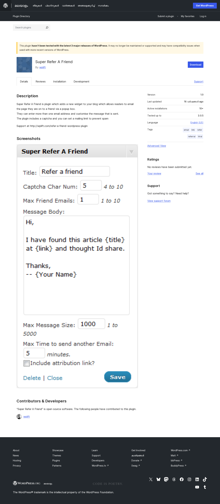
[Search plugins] (47, 27)
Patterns (56, 465)
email (186, 130)
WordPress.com (180, 450)
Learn (95, 450)
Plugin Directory (21, 16)
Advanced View (156, 145)
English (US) (197, 122)
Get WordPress (205, 5)
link (193, 130)
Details (24, 81)
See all (199, 173)
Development (81, 81)
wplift (42, 67)
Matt (174, 455)
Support (198, 81)
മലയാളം (48, 483)
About (16, 450)
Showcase (57, 450)
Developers (98, 460)
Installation (59, 81)
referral (191, 136)
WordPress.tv (100, 465)
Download (195, 64)
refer (199, 130)
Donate (136, 460)
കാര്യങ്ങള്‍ (137, 455)
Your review (154, 173)
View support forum (159, 200)
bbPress (176, 460)
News (16, 455)
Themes (56, 455)
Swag (135, 465)
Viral (200, 136)
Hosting (17, 460)
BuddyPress (179, 465)
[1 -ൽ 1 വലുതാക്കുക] (133, 148)
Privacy (17, 465)
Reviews (41, 81)
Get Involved (138, 450)
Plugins (56, 460)
